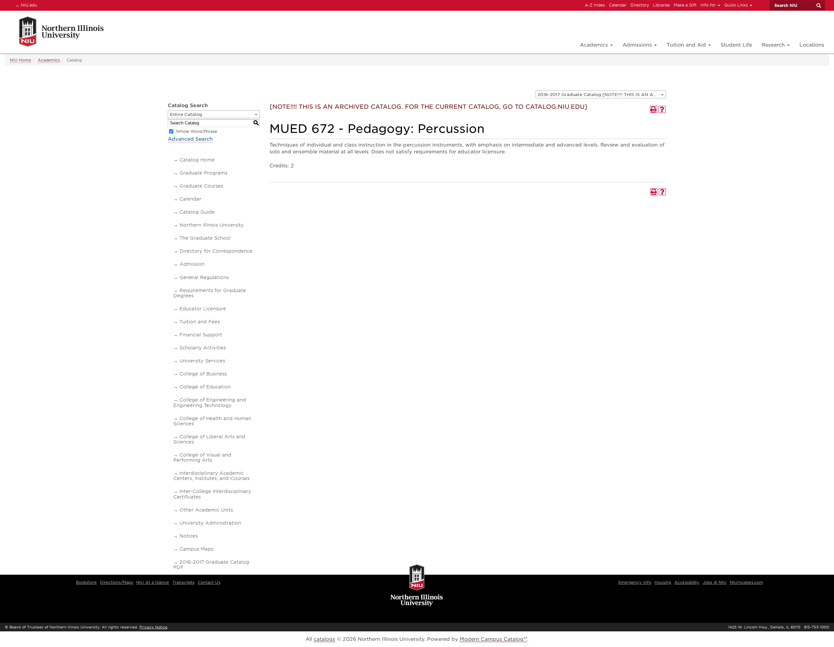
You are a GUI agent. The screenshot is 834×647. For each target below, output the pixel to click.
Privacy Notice (153, 627)
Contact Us (209, 582)
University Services (202, 360)
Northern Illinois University (212, 225)
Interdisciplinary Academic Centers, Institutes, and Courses (211, 476)
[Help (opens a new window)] (662, 109)
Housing (662, 582)
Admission (192, 264)
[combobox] (601, 94)
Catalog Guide (197, 212)
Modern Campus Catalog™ (493, 639)
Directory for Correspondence (216, 251)
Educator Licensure (203, 308)
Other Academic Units (206, 510)
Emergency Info (634, 582)
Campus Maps (196, 549)
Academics (49, 60)
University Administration (210, 523)
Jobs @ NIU (714, 582)
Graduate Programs (203, 173)
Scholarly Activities (203, 347)
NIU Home (20, 60)
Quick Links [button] (736, 5)
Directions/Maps (116, 582)
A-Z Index (595, 5)
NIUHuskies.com (746, 582)
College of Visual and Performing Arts (202, 457)
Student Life (736, 45)
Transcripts (183, 582)
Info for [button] (708, 5)
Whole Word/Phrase (196, 131)
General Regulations (204, 277)
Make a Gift (685, 5)
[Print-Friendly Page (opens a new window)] (653, 109)
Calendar (617, 5)
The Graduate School (205, 238)
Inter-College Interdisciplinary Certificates (212, 494)
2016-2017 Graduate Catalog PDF (211, 564)
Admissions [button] (638, 45)
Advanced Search (190, 139)
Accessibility (686, 582)
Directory (639, 5)
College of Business (203, 373)
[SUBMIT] (818, 5)
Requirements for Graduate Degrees (209, 293)
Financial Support (201, 334)
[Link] (54, 33)
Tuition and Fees (200, 321)
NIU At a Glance (152, 582)
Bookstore (86, 582)
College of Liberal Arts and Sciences (209, 439)
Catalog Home (197, 159)
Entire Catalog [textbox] (186, 114)
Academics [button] (595, 45)
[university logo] (417, 586)
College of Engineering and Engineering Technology (209, 402)
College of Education (205, 386)
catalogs (324, 639)
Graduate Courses (201, 186)
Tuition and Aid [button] (687, 45)
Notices (189, 536)
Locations (811, 45)
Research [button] (774, 45)
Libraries (661, 5)
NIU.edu (25, 4)
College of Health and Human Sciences (212, 421)
